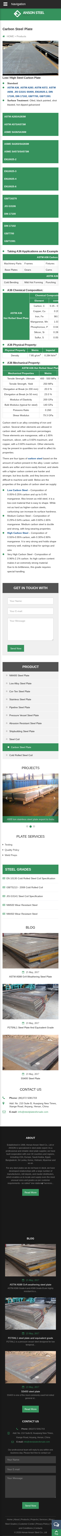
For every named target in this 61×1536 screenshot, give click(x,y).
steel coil (14, 739)
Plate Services (30, 836)
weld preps (11, 855)
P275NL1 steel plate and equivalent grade (30, 1027)
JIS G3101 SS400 (24, 91)
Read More (31, 1192)
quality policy (12, 850)
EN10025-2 (41, 91)
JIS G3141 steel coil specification (24, 896)
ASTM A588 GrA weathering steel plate (30, 976)
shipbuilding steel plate (22, 731)
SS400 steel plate (30, 1078)
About (16, 1519)
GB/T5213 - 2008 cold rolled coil (24, 887)
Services (43, 1519)
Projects (30, 768)
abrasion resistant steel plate (25, 723)
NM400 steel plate (19, 675)
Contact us (30, 1089)
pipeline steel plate (19, 707)
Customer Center (26, 1524)
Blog (30, 927)
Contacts (38, 1528)
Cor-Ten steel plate (19, 691)
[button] (7, 798)
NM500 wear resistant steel (21, 905)
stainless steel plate (20, 699)
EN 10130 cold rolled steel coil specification (30, 878)
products (21, 36)
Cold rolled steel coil (21, 755)
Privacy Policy (42, 1524)
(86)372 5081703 (27, 1098)
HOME (10, 36)
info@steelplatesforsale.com (33, 1111)
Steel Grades (18, 869)
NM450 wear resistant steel (21, 913)
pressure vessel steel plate (24, 715)
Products (25, 1519)
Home (10, 1519)
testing (8, 844)
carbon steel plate (21, 747)
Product (30, 667)
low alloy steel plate (20, 683)
